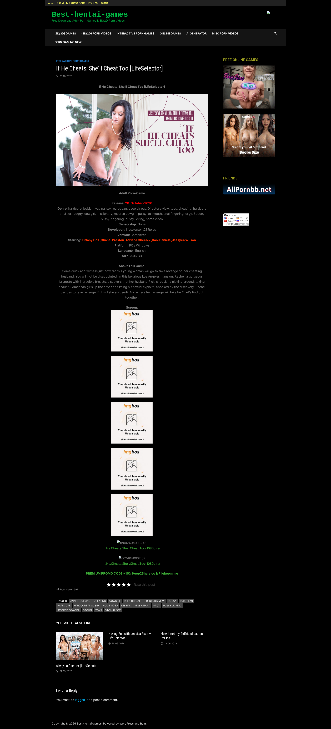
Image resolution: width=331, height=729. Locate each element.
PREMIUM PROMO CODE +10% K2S (77, 3)
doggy (172, 600)
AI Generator (196, 33)
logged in (81, 700)
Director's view (154, 600)
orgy (156, 605)
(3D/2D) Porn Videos (96, 33)
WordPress (127, 723)
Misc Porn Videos (225, 33)
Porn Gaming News (68, 42)
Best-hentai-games (90, 14)
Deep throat (132, 600)
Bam (143, 723)
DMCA (104, 3)
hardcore (64, 605)
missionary (142, 605)
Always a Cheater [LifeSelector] (77, 666)
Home (50, 3)
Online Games (170, 33)
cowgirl (115, 600)
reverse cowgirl (68, 610)
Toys (98, 610)
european (186, 600)
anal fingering (80, 600)
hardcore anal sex (86, 605)
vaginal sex (113, 610)
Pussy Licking (172, 605)
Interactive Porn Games (135, 33)
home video (110, 605)
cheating (100, 600)
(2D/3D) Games (65, 33)
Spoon (87, 610)
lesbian (126, 605)
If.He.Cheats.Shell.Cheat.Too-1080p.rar (132, 548)
